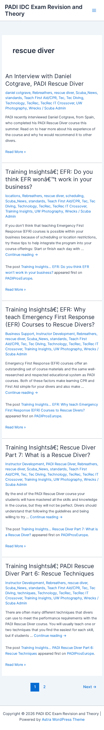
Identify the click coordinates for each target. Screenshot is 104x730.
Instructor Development (55, 334)
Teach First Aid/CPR (40, 98)
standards (13, 98)
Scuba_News (86, 93)
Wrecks (35, 108)
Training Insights (19, 211)
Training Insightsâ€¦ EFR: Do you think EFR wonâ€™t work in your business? (49, 179)
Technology (15, 103)
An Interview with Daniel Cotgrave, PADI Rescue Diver (44, 80)
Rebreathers (42, 93)
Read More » (15, 152)
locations (12, 196)
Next (90, 686)
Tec (61, 98)
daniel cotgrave (17, 93)
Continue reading (21, 254)
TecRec (32, 103)
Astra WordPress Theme (63, 719)
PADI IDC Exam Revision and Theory (43, 10)
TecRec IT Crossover (57, 103)
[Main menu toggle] (94, 10)
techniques (26, 593)
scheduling (74, 196)
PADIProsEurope (18, 278)
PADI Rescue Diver (60, 464)
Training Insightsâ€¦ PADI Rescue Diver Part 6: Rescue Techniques (49, 570)
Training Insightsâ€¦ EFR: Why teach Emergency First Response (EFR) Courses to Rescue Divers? (50, 317)
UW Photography (49, 211)
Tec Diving (74, 98)
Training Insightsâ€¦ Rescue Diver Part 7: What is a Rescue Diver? (50, 451)
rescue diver (64, 93)
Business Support (19, 334)
